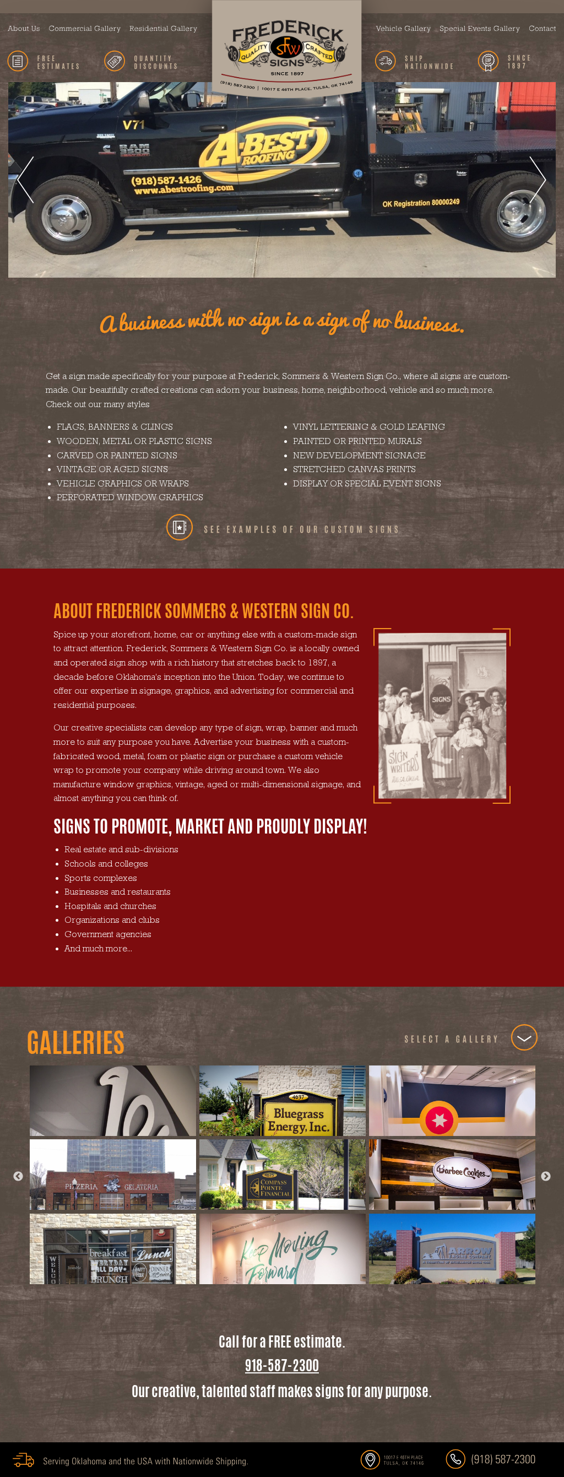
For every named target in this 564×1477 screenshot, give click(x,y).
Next (545, 1176)
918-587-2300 (282, 1365)
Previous (18, 1176)
